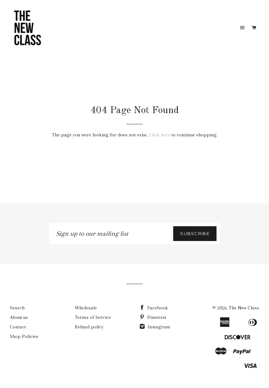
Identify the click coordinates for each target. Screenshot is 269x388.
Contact (18, 327)
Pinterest (156, 317)
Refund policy (89, 327)
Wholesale (86, 308)
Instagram (158, 327)
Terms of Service (93, 317)
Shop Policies (24, 336)
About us (19, 317)
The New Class (244, 308)
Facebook (157, 308)
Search (17, 308)
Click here (159, 135)
